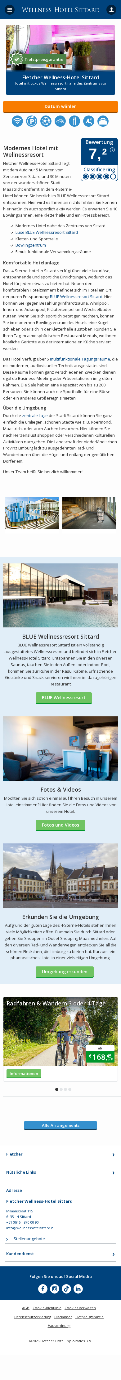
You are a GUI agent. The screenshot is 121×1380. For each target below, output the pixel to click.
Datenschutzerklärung (32, 1316)
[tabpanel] (60, 1039)
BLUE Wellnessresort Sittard (76, 296)
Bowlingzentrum (31, 245)
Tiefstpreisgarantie (44, 59)
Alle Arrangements (60, 1125)
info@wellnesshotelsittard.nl (30, 1227)
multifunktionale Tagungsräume (79, 359)
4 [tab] (69, 1089)
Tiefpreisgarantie (89, 1316)
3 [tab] (65, 1089)
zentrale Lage (35, 415)
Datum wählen (61, 106)
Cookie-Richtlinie (47, 1307)
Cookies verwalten (80, 1307)
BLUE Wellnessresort (64, 697)
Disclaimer (63, 1316)
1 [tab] (56, 1089)
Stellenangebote (29, 1238)
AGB (25, 1307)
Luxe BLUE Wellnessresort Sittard (47, 232)
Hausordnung (59, 1325)
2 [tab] (61, 1089)
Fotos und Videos (60, 825)
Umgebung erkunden (64, 972)
